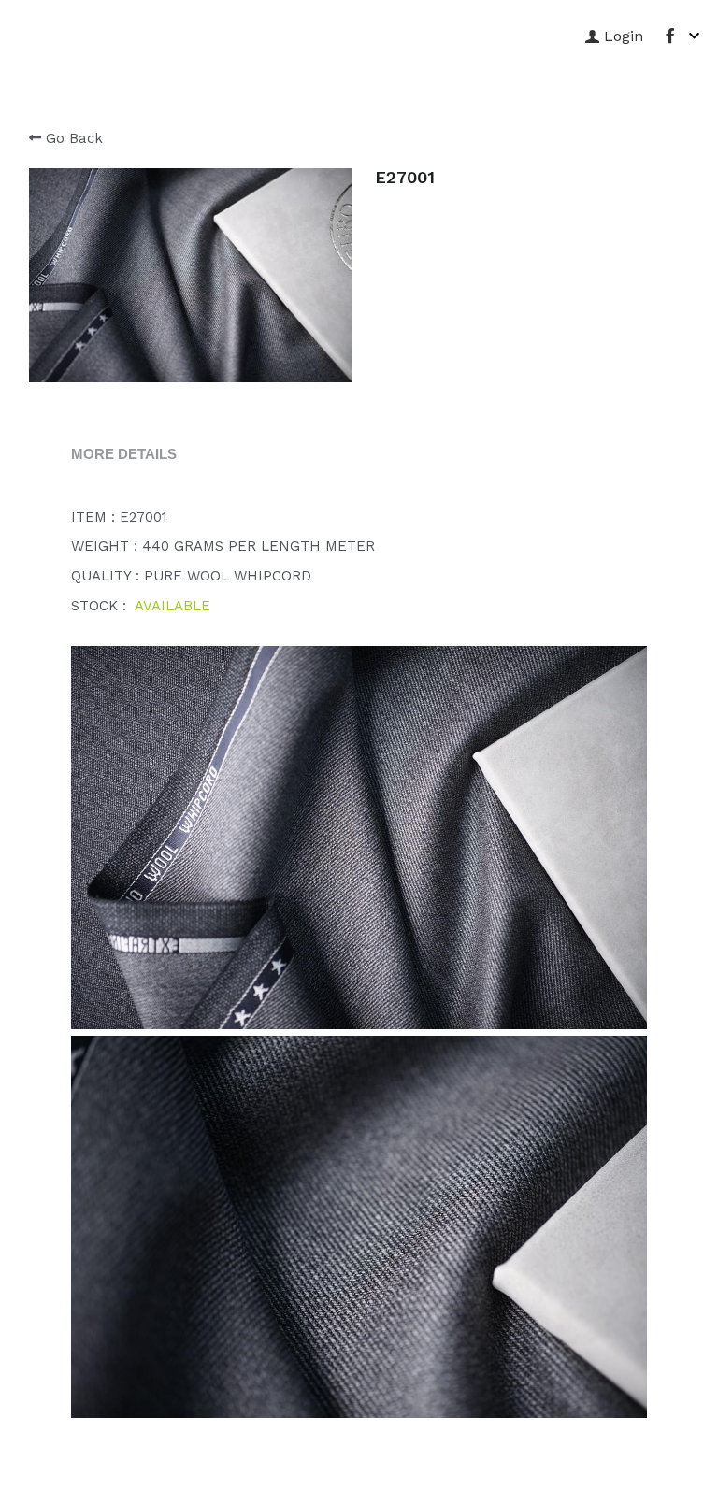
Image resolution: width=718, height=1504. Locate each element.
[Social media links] (670, 36)
